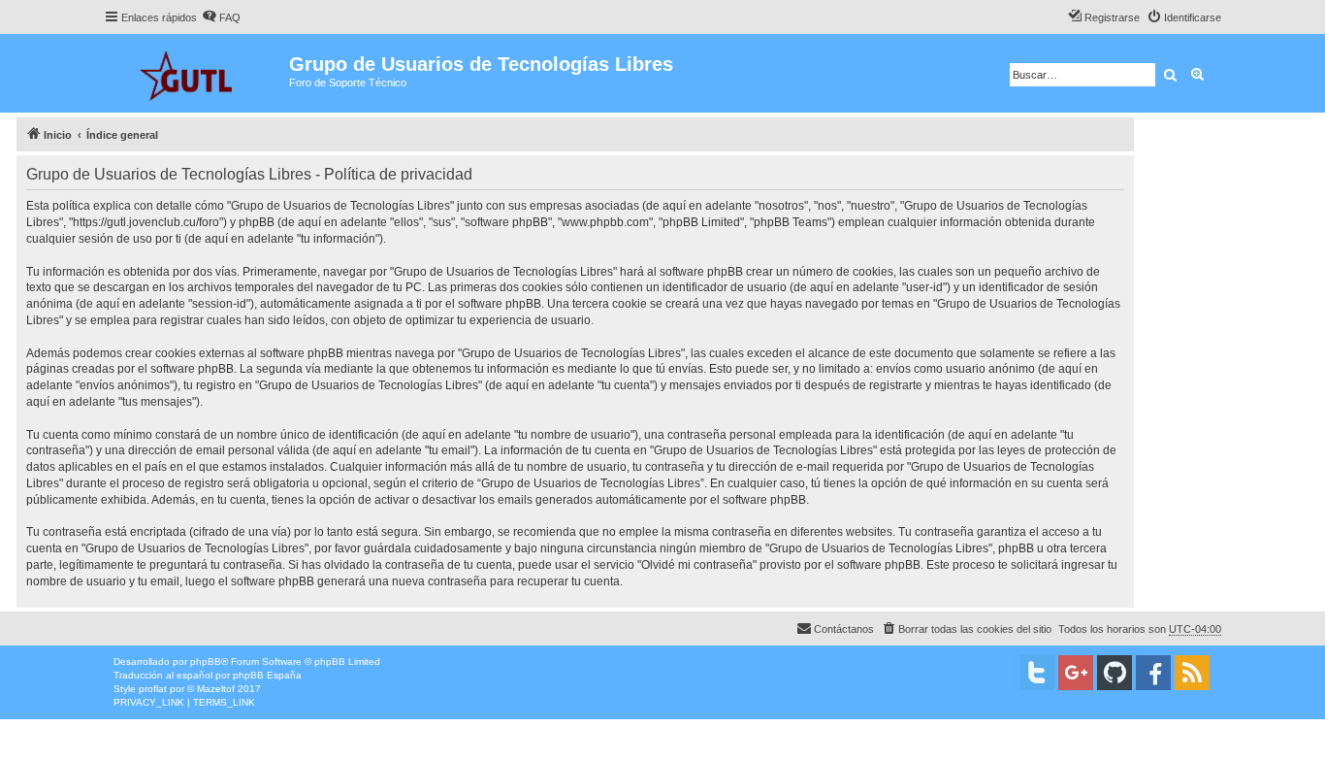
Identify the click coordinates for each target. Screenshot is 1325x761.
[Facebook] (1153, 672)
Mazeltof (216, 688)
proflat (153, 688)
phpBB (205, 661)
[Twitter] (1036, 672)
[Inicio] (196, 73)
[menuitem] (221, 17)
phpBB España (267, 675)
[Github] (1114, 672)
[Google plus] (1075, 672)
